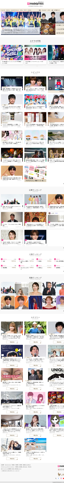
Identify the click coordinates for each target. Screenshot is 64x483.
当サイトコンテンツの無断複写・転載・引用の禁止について (11, 468)
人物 (52, 10)
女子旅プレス (57, 10)
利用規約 (13, 464)
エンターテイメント (15, 10)
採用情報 (20, 464)
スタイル (8, 10)
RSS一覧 (29, 466)
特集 (40, 10)
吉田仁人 (40, 267)
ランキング (44, 10)
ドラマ (49, 10)
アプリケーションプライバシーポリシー (7, 466)
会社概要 (2, 464)
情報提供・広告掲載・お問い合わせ (21, 466)
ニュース (3, 10)
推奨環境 (16, 464)
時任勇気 (5, 267)
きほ (4, 261)
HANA (39, 261)
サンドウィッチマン (25, 268)
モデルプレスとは (8, 464)
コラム (21, 10)
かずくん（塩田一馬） (25, 261)
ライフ (25, 10)
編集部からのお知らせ (27, 464)
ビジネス (29, 10)
